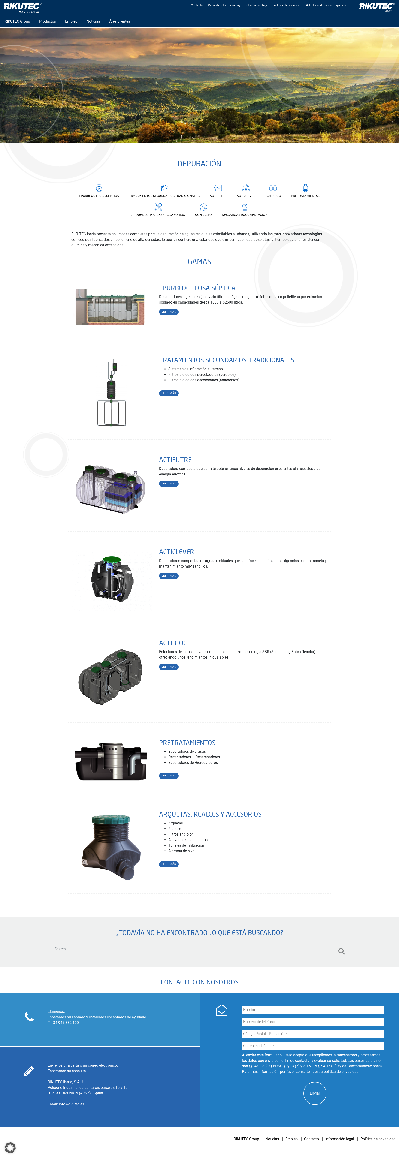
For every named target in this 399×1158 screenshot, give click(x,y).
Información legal (257, 5)
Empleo (291, 1139)
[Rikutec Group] (23, 8)
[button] (10, 1148)
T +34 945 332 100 (63, 1022)
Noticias (272, 1139)
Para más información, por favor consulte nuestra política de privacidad (300, 1071)
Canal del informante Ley (224, 5)
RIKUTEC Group (246, 1139)
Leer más (168, 311)
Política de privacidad (287, 5)
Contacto (197, 5)
